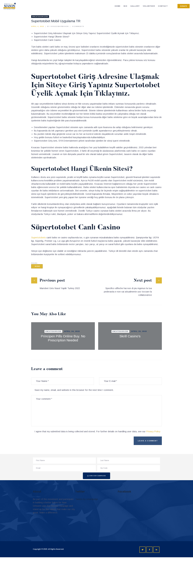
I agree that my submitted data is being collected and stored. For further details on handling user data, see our (97, 431)
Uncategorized (40, 16)
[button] (183, 6)
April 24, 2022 (72, 331)
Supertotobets (38, 237)
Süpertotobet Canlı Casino (47, 40)
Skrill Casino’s (130, 336)
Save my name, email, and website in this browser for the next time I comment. (74, 390)
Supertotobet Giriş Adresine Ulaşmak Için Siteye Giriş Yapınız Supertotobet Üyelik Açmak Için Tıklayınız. (87, 33)
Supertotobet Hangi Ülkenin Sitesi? (51, 36)
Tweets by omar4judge (86, 499)
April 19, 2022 (139, 331)
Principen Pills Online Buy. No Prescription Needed (63, 338)
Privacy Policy (153, 431)
